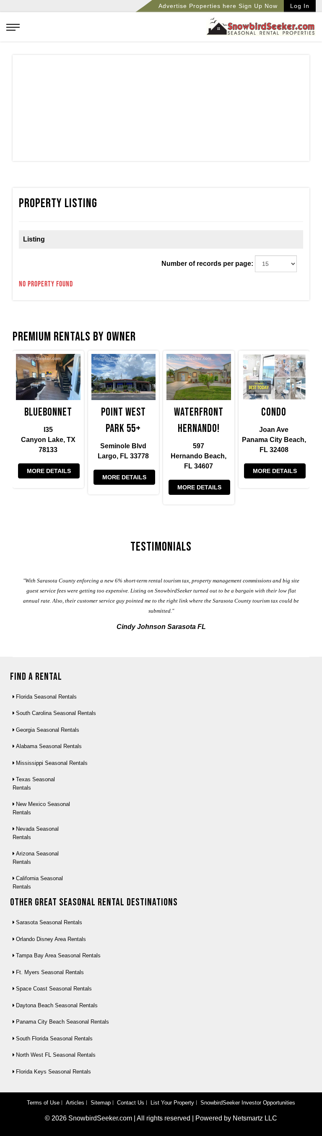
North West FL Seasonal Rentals (56, 1055)
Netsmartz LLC (255, 1118)
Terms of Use (43, 1102)
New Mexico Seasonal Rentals (41, 808)
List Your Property (172, 1102)
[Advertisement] (161, 110)
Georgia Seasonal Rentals (47, 730)
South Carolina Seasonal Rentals (56, 713)
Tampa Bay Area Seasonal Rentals (58, 955)
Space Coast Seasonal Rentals (54, 988)
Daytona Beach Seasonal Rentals (57, 1005)
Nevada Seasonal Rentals (36, 833)
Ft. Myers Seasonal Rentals (50, 972)
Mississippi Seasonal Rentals (52, 763)
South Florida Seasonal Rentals (54, 1038)
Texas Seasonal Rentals (34, 783)
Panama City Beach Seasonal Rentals (62, 1022)
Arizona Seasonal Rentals (36, 857)
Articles (75, 1102)
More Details (49, 471)
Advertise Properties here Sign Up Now (218, 6)
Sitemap (101, 1102)
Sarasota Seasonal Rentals (49, 922)
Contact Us (130, 1102)
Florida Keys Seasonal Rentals (53, 1071)
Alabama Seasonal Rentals (49, 746)
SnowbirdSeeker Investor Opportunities (247, 1102)
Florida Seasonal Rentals (46, 697)
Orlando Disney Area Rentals (51, 939)
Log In (299, 6)
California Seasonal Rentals (38, 882)
